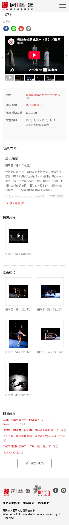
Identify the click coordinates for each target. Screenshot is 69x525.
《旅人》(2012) (11, 452)
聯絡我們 (43, 503)
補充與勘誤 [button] (37, 463)
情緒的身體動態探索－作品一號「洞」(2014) (29, 446)
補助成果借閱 (11, 503)
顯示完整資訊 (17, 203)
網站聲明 (28, 503)
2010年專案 (32, 105)
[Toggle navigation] (63, 6)
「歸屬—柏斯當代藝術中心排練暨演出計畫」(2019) (33, 430)
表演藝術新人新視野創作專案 (43, 94)
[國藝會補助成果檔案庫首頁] (18, 6)
